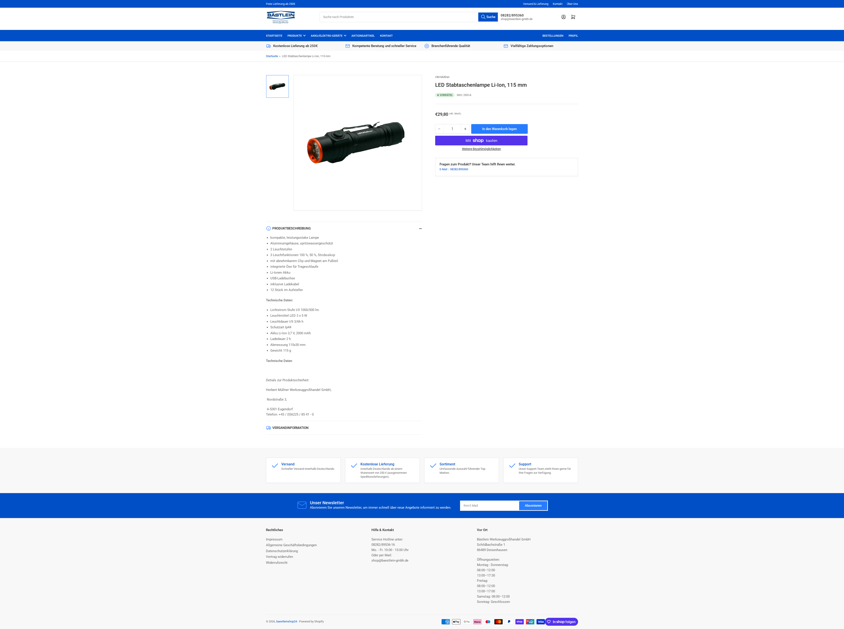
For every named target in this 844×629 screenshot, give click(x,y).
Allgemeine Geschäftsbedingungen (291, 545)
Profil (573, 35)
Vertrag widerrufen (279, 557)
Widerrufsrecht (276, 563)
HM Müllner (442, 77)
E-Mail (444, 169)
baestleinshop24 (286, 621)
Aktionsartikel (363, 35)
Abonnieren (533, 506)
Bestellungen (552, 35)
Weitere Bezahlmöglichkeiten (481, 149)
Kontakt (557, 3)
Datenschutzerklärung (282, 551)
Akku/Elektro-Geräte (326, 35)
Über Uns (572, 3)
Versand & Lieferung (535, 3)
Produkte (294, 35)
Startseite (274, 35)
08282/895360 (459, 169)
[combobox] (409, 17)
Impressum (274, 539)
